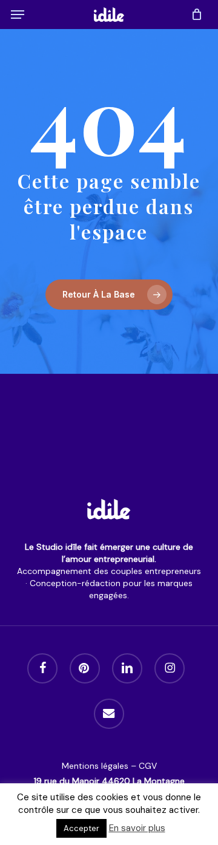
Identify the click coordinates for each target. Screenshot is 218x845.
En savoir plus (137, 828)
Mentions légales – (100, 765)
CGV (148, 765)
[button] (17, 14)
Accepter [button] (81, 828)
